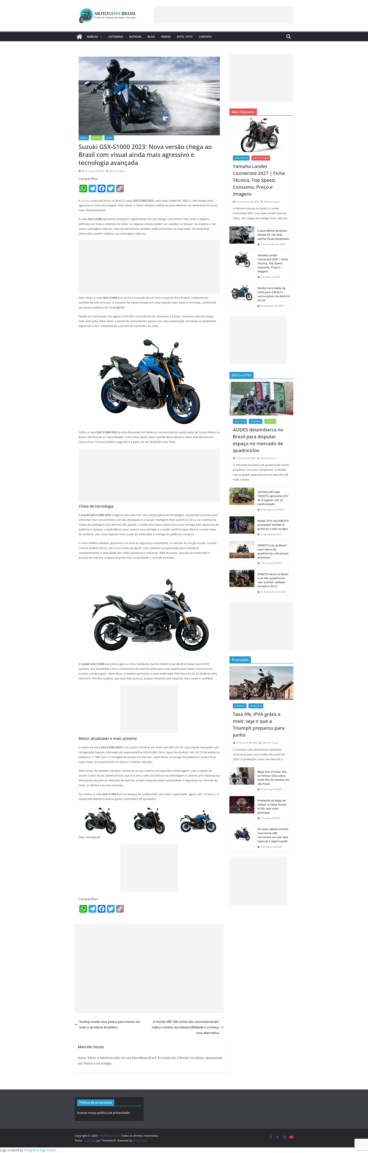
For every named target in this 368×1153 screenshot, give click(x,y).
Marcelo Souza (117, 171)
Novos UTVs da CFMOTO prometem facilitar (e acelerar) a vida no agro (273, 525)
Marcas (92, 36)
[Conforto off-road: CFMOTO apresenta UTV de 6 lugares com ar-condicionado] (241, 501)
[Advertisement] (223, 14)
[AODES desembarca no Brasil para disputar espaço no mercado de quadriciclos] (261, 398)
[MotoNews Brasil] (79, 36)
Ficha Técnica (241, 158)
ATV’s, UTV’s (185, 36)
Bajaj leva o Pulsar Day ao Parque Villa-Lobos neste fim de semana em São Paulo (273, 778)
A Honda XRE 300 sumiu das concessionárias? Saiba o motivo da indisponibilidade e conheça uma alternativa (185, 1027)
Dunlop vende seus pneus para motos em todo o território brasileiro (109, 1024)
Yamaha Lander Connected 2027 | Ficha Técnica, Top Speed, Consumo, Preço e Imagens (259, 180)
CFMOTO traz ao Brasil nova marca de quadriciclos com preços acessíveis (273, 551)
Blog (151, 36)
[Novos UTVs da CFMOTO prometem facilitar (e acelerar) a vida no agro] (241, 527)
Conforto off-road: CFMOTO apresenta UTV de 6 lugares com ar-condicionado (272, 498)
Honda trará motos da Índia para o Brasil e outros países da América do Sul (273, 294)
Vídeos (166, 36)
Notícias (135, 36)
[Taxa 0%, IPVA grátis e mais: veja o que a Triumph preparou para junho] (261, 683)
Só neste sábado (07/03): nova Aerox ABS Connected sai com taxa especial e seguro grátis (273, 835)
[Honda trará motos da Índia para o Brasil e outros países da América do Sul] (241, 297)
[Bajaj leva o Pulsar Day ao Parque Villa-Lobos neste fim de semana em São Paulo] (241, 780)
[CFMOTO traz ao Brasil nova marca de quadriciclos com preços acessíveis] (241, 554)
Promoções (256, 706)
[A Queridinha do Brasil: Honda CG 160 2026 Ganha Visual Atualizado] (241, 237)
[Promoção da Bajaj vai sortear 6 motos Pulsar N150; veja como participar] (241, 809)
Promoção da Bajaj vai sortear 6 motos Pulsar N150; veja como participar (272, 806)
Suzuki (109, 137)
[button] (100, 36)
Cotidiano (115, 36)
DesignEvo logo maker (40, 1150)
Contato (205, 36)
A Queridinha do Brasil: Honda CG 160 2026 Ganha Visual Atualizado (273, 235)
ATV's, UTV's (239, 421)
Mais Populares (261, 158)
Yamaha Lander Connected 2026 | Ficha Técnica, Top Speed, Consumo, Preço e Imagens (272, 263)
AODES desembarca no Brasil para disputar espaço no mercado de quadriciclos (258, 439)
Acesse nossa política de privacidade (103, 1113)
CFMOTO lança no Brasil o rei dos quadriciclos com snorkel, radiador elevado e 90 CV (272, 580)
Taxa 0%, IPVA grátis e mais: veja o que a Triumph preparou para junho (259, 724)
